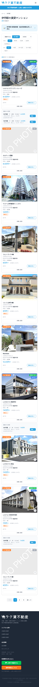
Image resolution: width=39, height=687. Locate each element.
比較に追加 (19, 106)
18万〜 (6, 51)
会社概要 (4, 645)
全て (10, 40)
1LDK (21, 40)
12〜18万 (28, 47)
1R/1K (15, 40)
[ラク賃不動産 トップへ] (12, 2)
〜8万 (14, 47)
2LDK (27, 40)
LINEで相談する (13, 663)
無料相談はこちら (11, 667)
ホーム (3, 13)
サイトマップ (5, 649)
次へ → (29, 600)
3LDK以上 (7, 44)
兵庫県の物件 (5, 634)
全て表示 (16, 36)
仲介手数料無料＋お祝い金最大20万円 (19, 7)
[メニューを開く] (35, 3)
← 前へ (10, 600)
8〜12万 (21, 47)
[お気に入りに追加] (35, 84)
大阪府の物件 (5, 631)
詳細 (32, 116)
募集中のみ (8, 36)
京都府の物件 (5, 637)
